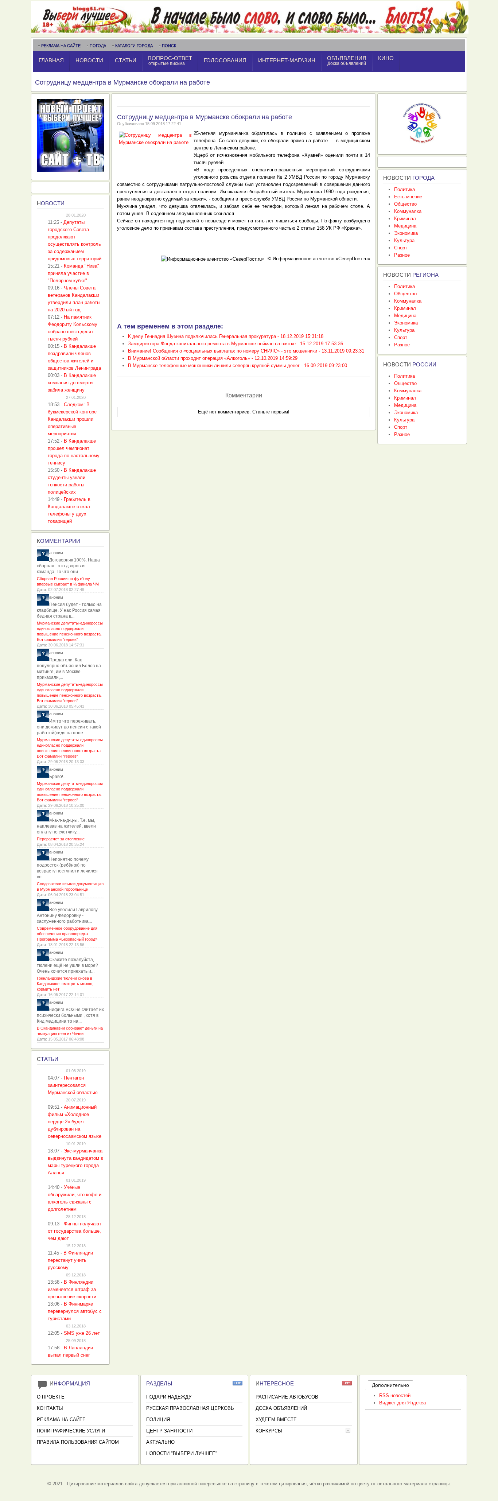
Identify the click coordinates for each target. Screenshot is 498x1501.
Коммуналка (407, 211)
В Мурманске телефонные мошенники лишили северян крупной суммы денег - (237, 365)
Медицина (405, 226)
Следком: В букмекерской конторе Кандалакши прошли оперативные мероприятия (72, 419)
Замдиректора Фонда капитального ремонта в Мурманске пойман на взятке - (235, 343)
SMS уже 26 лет (82, 1333)
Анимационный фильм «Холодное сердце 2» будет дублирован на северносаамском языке (74, 1121)
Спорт (400, 247)
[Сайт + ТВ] (70, 170)
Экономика (406, 233)
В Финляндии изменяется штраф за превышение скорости (72, 1289)
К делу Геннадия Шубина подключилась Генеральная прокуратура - (225, 336)
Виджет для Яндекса (402, 1402)
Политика (404, 189)
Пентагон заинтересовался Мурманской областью (73, 1085)
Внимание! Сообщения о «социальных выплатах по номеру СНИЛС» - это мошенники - (246, 351)
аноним (56, 553)
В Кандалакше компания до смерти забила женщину (72, 383)
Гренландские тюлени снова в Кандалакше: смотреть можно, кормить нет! (65, 983)
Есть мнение (408, 196)
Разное (402, 255)
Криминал (405, 218)
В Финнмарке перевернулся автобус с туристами (75, 1311)
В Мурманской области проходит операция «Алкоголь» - (212, 358)
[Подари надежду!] (422, 145)
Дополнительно (390, 1385)
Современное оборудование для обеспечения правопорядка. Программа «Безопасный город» (67, 933)
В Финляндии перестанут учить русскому (70, 1260)
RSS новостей (395, 1395)
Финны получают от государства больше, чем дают (74, 1231)
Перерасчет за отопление (61, 839)
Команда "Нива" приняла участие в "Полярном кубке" (73, 273)
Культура (404, 240)
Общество (405, 204)
